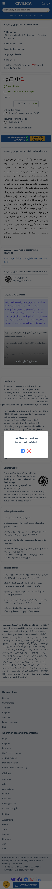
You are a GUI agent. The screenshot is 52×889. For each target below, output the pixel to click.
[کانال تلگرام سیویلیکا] (23, 451)
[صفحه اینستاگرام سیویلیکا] (29, 451)
